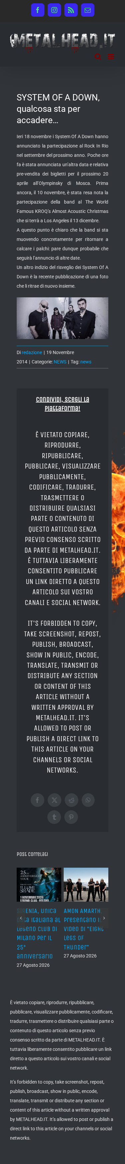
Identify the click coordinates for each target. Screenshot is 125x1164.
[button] (21, 918)
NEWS (60, 361)
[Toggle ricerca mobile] (98, 56)
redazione (32, 352)
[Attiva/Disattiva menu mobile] (111, 56)
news (85, 361)
